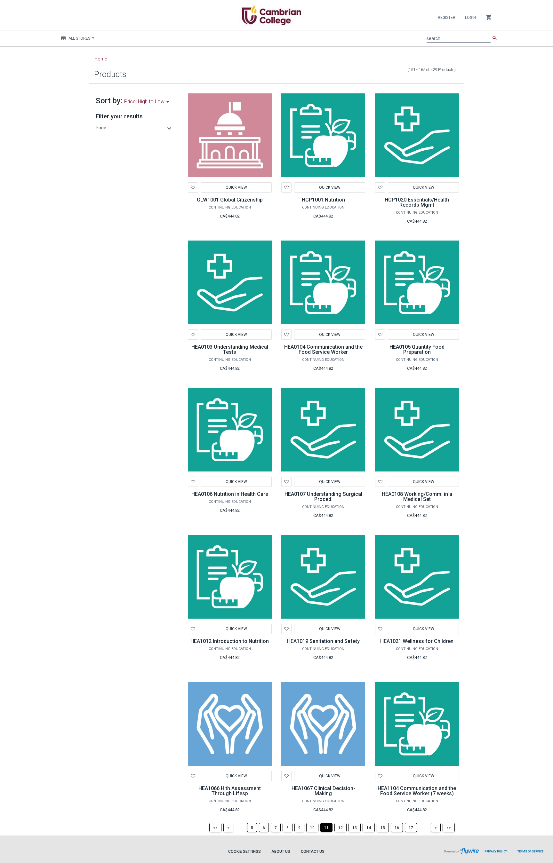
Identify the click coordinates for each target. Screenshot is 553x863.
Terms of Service (530, 851)
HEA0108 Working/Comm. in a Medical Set (417, 496)
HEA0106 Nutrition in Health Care (229, 494)
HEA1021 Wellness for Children (416, 641)
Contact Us (313, 851)
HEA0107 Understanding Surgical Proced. (323, 496)
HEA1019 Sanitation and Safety (323, 641)
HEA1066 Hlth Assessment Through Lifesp (229, 790)
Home (100, 58)
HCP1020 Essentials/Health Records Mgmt (417, 202)
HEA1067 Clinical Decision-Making (323, 790)
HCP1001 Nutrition (323, 200)
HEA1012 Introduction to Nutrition (229, 641)
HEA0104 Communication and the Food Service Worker (323, 349)
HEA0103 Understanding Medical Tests (229, 349)
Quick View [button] (236, 187)
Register (446, 17)
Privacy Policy (496, 851)
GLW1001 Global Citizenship (230, 200)
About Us (280, 851)
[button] (134, 127)
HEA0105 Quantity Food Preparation (417, 349)
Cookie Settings (244, 851)
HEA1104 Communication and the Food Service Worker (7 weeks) (417, 790)
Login (470, 17)
